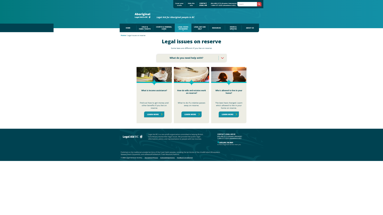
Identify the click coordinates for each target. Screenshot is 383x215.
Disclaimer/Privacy (151, 158)
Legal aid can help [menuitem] (200, 28)
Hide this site (191, 4)
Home (123, 35)
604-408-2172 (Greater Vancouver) (224, 3)
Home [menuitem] (128, 28)
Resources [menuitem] (216, 28)
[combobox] (191, 58)
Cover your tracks (179, 4)
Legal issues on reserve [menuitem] (183, 28)
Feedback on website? (185, 158)
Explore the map (226, 142)
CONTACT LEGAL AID (203, 4)
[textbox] (191, 57)
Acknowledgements (167, 158)
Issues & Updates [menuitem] (233, 28)
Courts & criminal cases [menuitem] (164, 28)
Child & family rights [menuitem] (145, 28)
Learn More (153, 114)
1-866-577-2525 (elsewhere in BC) (223, 5)
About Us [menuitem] (250, 28)
